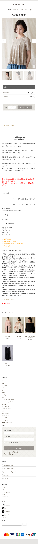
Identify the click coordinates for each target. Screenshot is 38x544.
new (3, 383)
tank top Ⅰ (6, 478)
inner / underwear (6, 422)
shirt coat (7, 336)
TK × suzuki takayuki (8, 399)
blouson (19, 336)
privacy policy (6, 492)
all (2, 381)
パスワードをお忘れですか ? (12, 452)
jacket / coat (5, 415)
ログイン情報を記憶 (12, 442)
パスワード (7, 436)
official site (5, 518)
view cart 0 (23, 9)
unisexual (4, 388)
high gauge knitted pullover (30, 336)
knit (3, 411)
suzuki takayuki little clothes (10, 402)
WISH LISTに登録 (9, 125)
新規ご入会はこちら (10, 454)
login (30, 9)
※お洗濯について (7, 239)
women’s (4, 385)
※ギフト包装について (8, 246)
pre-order (4, 392)
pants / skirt (5, 418)
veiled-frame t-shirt (8, 465)
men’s (3, 390)
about (3, 487)
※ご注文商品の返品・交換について (12, 243)
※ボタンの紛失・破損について (11, 241)
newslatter (4, 496)
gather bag (6, 475)
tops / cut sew (5, 413)
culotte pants (7, 363)
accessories (5, 420)
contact (4, 494)
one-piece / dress (6, 408)
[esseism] (19, 5)
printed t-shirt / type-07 (9, 472)
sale (3, 397)
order (3, 490)
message (4, 404)
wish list (15, 9)
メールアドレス (8, 430)
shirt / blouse (5, 406)
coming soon (5, 395)
